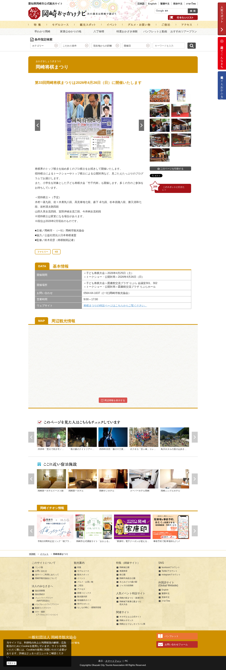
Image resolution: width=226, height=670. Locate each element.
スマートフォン (113, 661)
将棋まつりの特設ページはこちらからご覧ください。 (115, 305)
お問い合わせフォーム (176, 644)
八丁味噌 (98, 31)
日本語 (140, 3)
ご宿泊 (80, 585)
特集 (79, 567)
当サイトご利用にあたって (47, 574)
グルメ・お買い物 (85, 582)
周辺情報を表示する (114, 400)
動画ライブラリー (43, 608)
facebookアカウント (171, 567)
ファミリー (42, 252)
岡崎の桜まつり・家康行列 (131, 598)
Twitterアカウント (169, 571)
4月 (56, 252)
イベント (81, 578)
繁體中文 (165, 3)
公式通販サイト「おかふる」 (222, 85)
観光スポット (83, 574)
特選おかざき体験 (127, 31)
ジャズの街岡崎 (126, 585)
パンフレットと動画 (155, 31)
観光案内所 (82, 596)
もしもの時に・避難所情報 (89, 607)
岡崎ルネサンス (126, 620)
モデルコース (83, 571)
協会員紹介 (40, 594)
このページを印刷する (171, 168)
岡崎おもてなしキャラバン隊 (132, 624)
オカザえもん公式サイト (130, 617)
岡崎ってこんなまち (222, 56)
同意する (12, 663)
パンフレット (172, 636)
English (152, 3)
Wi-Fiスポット (83, 604)
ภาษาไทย (191, 3)
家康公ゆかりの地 (70, 31)
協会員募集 (40, 590)
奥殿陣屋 (123, 571)
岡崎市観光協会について (46, 578)
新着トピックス (84, 593)
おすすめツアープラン (183, 31)
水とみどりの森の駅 (128, 582)
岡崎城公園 (124, 567)
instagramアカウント (171, 574)
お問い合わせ (41, 571)
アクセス (81, 589)
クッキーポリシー (36, 653)
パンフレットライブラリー (47, 604)
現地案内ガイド (84, 600)
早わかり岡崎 (42, 31)
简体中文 (177, 3)
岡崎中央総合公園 (127, 578)
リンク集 (39, 567)
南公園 (122, 574)
